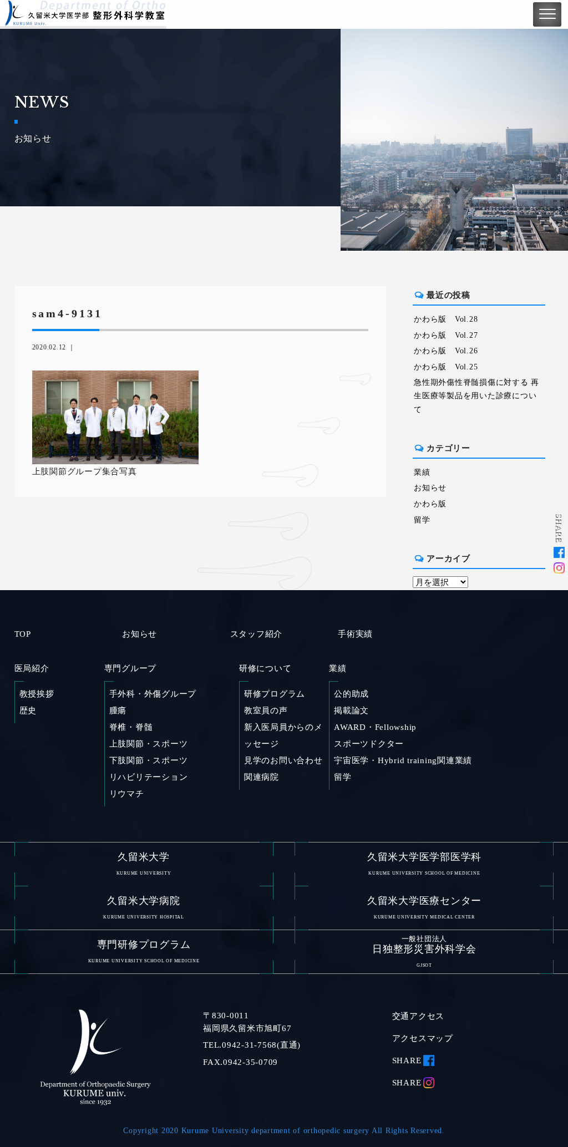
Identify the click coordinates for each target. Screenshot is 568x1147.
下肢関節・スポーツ (148, 760)
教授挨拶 (36, 693)
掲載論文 (351, 710)
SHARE (407, 1060)
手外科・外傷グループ (153, 693)
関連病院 (261, 777)
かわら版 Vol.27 (446, 335)
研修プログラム (274, 693)
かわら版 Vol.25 (446, 367)
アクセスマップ (422, 1038)
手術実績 (355, 634)
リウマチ (126, 793)
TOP (22, 634)
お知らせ (430, 488)
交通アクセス (418, 1016)
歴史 (28, 710)
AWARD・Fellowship (375, 727)
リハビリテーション (148, 777)
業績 (422, 472)
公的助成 (351, 693)
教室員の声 (266, 710)
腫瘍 (118, 710)
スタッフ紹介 (256, 634)
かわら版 (430, 504)
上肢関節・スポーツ (148, 743)
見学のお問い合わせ (283, 760)
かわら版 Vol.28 (446, 319)
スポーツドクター (369, 743)
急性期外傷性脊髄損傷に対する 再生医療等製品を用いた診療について (476, 396)
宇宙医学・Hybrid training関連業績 (403, 760)
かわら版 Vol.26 (446, 351)
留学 (422, 520)
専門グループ (130, 668)
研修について (265, 668)
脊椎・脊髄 (131, 727)
